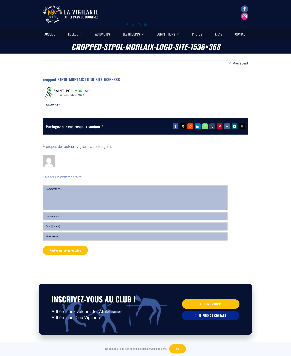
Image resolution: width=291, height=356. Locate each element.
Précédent (240, 63)
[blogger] (145, 24)
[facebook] (244, 9)
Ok (177, 349)
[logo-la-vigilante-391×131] (70, 6)
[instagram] (244, 16)
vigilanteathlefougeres (94, 146)
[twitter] (133, 24)
